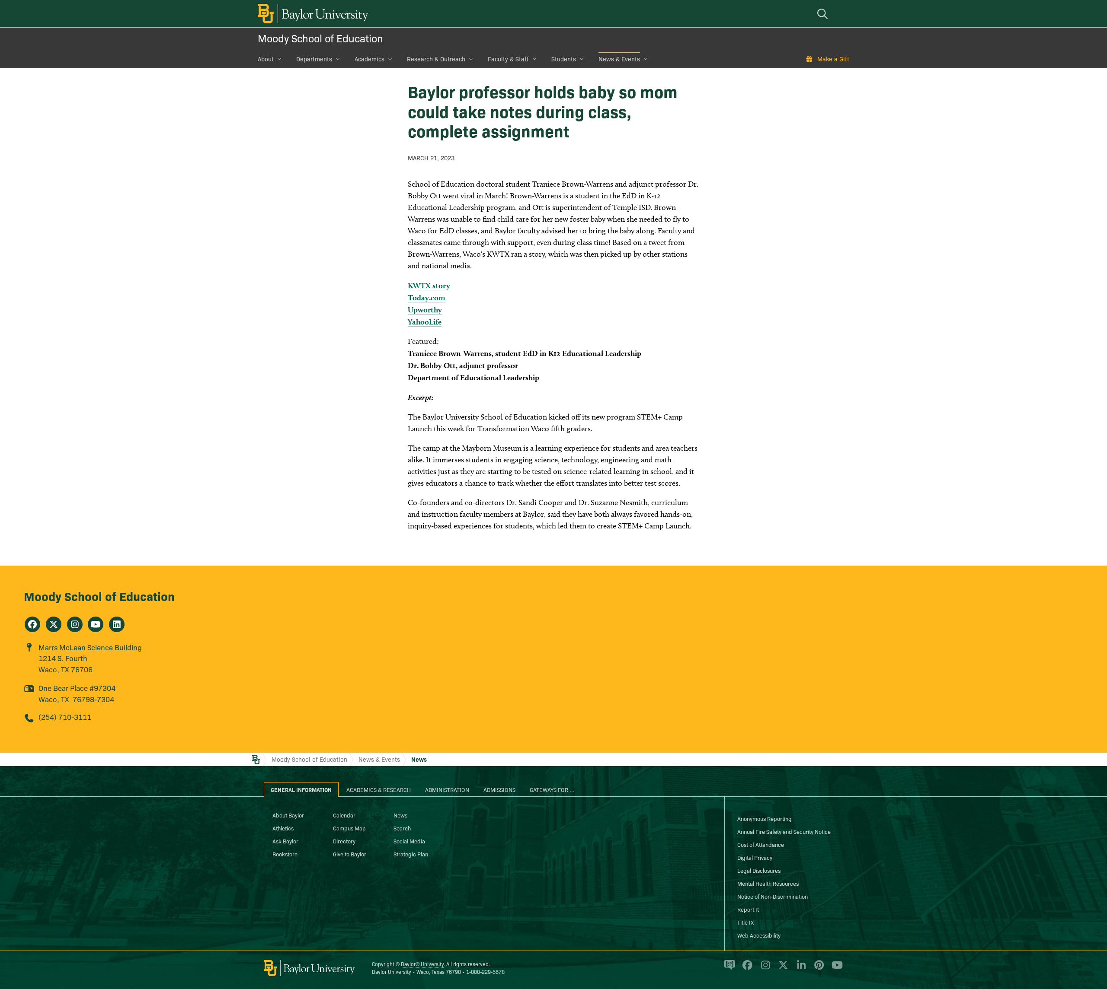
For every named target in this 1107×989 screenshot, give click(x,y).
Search (402, 828)
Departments (314, 58)
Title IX (745, 922)
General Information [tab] (301, 789)
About (266, 58)
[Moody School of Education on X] (53, 624)
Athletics (283, 828)
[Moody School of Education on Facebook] (32, 624)
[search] (824, 13)
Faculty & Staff (508, 58)
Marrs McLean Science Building (90, 647)
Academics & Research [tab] (378, 789)
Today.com (426, 297)
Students (563, 58)
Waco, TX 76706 (65, 669)
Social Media (409, 841)
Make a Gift (833, 58)
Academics (369, 58)
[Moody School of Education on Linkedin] (116, 624)
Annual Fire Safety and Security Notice (784, 831)
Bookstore (285, 854)
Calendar (344, 815)
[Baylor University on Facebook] (746, 969)
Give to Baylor (349, 854)
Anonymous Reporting (764, 818)
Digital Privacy (754, 857)
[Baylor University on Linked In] (800, 969)
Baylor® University (422, 963)
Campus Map (349, 828)
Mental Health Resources (768, 883)
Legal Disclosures (759, 870)
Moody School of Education (320, 38)
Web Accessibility (759, 935)
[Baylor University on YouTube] (835, 969)
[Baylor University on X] (781, 969)
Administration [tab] (447, 789)
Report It (748, 909)
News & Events (619, 58)
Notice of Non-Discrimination (772, 896)
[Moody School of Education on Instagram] (74, 624)
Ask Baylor (285, 841)
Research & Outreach (436, 58)
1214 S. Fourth (62, 658)
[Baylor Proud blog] (728, 969)
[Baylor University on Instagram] (764, 969)
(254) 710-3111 (64, 717)
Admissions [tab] (499, 789)
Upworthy (425, 309)
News (419, 759)
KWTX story (429, 285)
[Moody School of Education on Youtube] (95, 624)
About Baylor (288, 815)
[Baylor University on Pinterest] (817, 969)
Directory (344, 841)
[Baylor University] (311, 13)
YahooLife (425, 321)
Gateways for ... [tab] (552, 789)
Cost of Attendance (760, 844)
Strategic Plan (411, 854)
